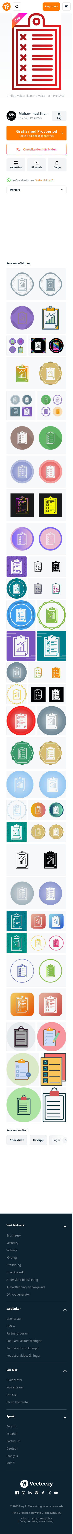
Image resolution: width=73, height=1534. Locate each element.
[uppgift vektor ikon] (20, 1367)
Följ (59, 118)
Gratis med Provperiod (36, 133)
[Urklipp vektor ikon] (35, 284)
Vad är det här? (44, 180)
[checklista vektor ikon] (16, 345)
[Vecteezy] (6, 6)
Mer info (15, 189)
